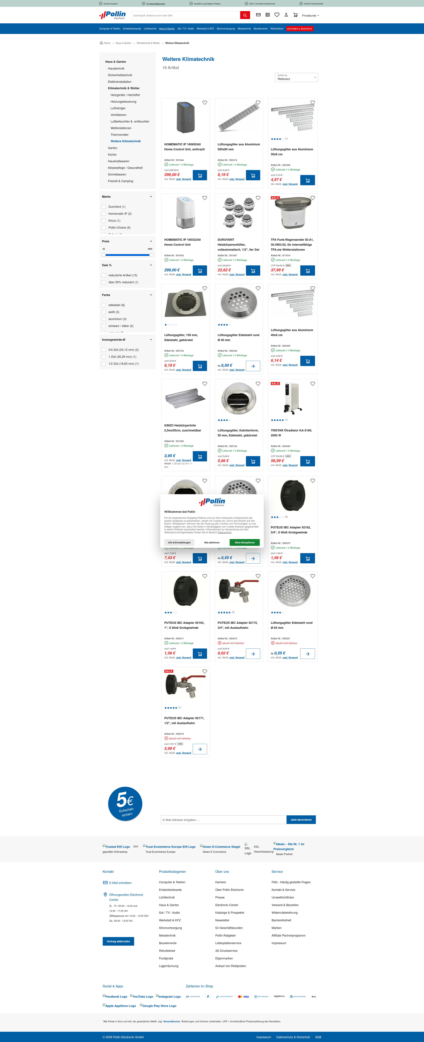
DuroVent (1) (116, 206)
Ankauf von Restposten (230, 966)
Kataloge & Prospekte (229, 912)
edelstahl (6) (116, 305)
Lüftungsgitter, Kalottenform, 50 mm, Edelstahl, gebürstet (238, 432)
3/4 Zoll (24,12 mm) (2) (123, 349)
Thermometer (120, 134)
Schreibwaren (117, 174)
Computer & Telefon (172, 882)
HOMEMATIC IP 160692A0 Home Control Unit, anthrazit (184, 146)
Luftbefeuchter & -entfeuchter (130, 121)
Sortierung (282, 75)
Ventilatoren (118, 114)
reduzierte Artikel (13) (122, 275)
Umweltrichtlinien (283, 897)
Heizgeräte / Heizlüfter (125, 95)
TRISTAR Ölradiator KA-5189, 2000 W (291, 432)
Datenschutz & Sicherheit (293, 1037)
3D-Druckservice (226, 950)
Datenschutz (182, 826)
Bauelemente (168, 943)
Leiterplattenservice (228, 943)
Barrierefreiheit (281, 920)
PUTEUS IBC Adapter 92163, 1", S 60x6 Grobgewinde (184, 625)
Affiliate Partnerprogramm (289, 935)
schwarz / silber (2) (120, 325)
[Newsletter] (258, 14)
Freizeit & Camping (120, 181)
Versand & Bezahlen (285, 905)
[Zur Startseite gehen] (112, 15)
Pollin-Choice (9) (119, 227)
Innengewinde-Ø (113, 339)
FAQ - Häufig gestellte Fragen (291, 882)
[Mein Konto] (286, 14)
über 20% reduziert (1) (123, 282)
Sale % (107, 265)
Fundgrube (166, 958)
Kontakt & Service (283, 889)
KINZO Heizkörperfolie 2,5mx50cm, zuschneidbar (182, 427)
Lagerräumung (168, 966)
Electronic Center (226, 905)
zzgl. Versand (183, 179)
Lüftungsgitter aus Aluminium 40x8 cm (292, 332)
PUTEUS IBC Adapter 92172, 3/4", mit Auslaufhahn (238, 625)
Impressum (279, 943)
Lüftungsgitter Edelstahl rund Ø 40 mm (238, 337)
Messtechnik (167, 935)
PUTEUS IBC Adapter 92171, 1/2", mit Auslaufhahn (184, 720)
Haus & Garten (115, 61)
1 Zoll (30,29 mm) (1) (122, 356)
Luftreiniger (118, 108)
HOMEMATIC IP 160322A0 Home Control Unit (182, 242)
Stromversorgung (170, 927)
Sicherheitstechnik (120, 75)
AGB (318, 1037)
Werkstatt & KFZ (170, 920)
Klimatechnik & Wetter (124, 88)
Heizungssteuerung (123, 101)
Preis (105, 241)
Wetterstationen (121, 128)
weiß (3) (113, 312)
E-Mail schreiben (120, 882)
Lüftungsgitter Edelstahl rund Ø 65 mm (292, 625)
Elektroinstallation (119, 81)
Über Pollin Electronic (229, 889)
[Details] (253, 366)
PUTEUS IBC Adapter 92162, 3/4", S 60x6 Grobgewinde (291, 529)
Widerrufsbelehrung (285, 912)
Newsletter (222, 920)
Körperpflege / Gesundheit (125, 167)
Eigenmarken (224, 958)
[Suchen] (245, 15)
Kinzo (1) (114, 220)
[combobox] (185, 15)
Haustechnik (116, 68)
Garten (112, 148)
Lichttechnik (167, 897)
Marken (277, 927)
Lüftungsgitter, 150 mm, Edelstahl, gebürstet (181, 337)
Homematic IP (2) (120, 213)
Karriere (220, 882)
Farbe (106, 295)
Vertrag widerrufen (118, 941)
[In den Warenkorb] (200, 175)
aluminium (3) (117, 319)
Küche (112, 154)
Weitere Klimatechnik (126, 141)
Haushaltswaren (118, 161)
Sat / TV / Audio (169, 912)
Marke (106, 196)
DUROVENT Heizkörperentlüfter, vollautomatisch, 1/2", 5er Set (238, 244)
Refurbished (167, 950)
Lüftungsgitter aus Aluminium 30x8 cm (292, 151)
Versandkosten (171, 1021)
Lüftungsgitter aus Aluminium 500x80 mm (239, 146)
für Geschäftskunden (229, 927)
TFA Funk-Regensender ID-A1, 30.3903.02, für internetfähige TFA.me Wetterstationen (292, 244)
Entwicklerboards (170, 889)
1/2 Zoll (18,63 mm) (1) (123, 363)
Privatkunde (309, 15)
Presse (220, 897)
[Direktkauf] (267, 14)
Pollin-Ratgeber (225, 935)
